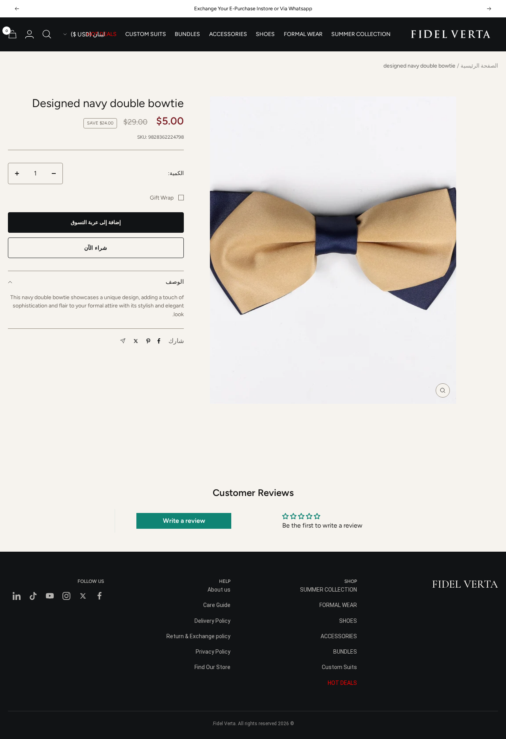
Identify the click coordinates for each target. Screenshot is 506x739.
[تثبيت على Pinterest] (148, 341)
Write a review (184, 520)
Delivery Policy (212, 621)
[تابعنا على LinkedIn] (16, 596)
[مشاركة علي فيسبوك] (158, 341)
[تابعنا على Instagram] (66, 596)
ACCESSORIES (228, 34)
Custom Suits (145, 34)
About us (219, 589)
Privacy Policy (213, 652)
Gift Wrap (162, 197)
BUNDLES (187, 34)
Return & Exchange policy (198, 636)
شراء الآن (95, 248)
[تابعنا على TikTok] (33, 596)
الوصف (175, 281)
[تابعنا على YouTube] (49, 596)
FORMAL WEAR (303, 34)
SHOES (265, 34)
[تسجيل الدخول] (29, 34)
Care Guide (216, 605)
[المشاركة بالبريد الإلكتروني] (122, 340)
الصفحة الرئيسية (479, 65)
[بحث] (46, 34)
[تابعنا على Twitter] (83, 596)
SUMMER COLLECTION (361, 34)
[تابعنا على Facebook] (99, 596)
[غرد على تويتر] (135, 341)
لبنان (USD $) (88, 34)
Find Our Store (212, 667)
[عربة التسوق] (12, 34)
